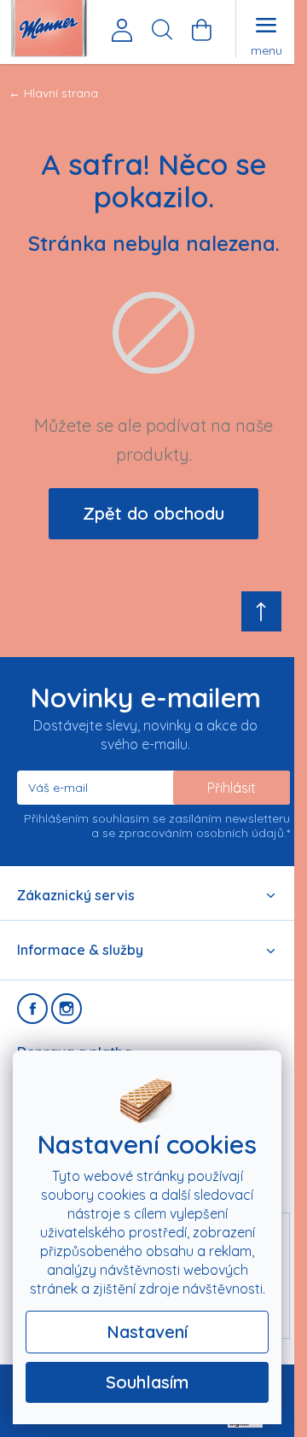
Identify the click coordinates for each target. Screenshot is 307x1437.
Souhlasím (147, 1382)
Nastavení (147, 1331)
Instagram (66, 1008)
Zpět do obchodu (153, 513)
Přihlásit (231, 787)
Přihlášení (122, 30)
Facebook (32, 1008)
